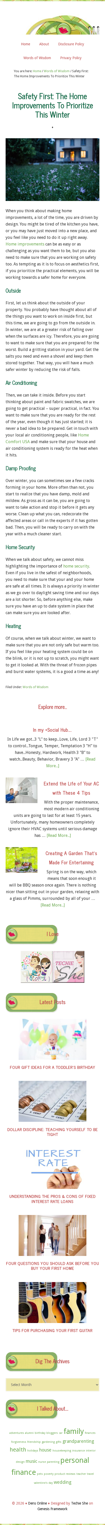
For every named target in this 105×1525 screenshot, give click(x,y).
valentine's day (43, 1483)
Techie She (79, 1503)
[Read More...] (59, 835)
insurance (78, 1450)
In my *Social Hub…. (52, 729)
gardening (48, 1442)
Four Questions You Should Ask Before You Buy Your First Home (52, 1265)
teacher (81, 1474)
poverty (49, 1474)
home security (76, 566)
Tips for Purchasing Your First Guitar (52, 1330)
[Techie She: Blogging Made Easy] (68, 981)
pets (40, 1474)
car (60, 1433)
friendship (34, 1442)
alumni (29, 1433)
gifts (58, 1442)
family (73, 1431)
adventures (16, 1433)
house (45, 1450)
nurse (42, 1462)
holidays (32, 1450)
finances (90, 1433)
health (18, 1449)
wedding (62, 1482)
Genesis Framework (52, 1509)
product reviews (65, 1474)
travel (90, 1474)
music (31, 1461)
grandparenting (78, 1441)
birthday (40, 1433)
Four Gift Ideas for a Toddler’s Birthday (52, 1067)
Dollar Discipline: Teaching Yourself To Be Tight (52, 1131)
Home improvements (25, 244)
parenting (53, 1462)
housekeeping (61, 1450)
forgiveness (18, 1442)
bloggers (52, 1433)
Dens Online (52, 22)
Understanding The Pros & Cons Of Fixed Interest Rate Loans (52, 1198)
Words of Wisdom (35, 687)
